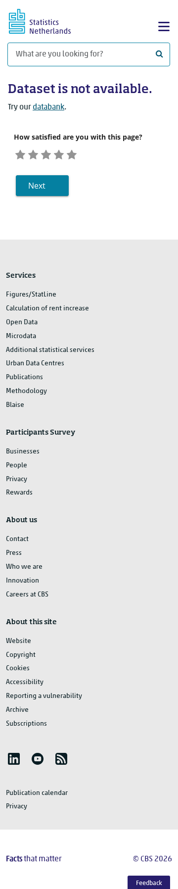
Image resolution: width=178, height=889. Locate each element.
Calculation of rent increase (47, 308)
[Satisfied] (58, 153)
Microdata (21, 336)
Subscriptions (26, 724)
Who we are (24, 567)
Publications (24, 377)
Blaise (15, 405)
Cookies (18, 668)
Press (14, 553)
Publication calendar (37, 793)
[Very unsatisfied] (20, 153)
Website (18, 641)
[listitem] (14, 759)
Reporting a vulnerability (44, 696)
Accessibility (25, 682)
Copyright (21, 655)
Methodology (26, 391)
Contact (17, 539)
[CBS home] (48, 20)
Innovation (22, 581)
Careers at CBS (27, 595)
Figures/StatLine (31, 295)
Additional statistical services (50, 350)
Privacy (16, 479)
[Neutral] (46, 153)
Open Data (22, 322)
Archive (17, 710)
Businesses (23, 451)
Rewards (19, 493)
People (16, 465)
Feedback (149, 883)
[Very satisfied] (71, 153)
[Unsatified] (33, 153)
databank (48, 107)
